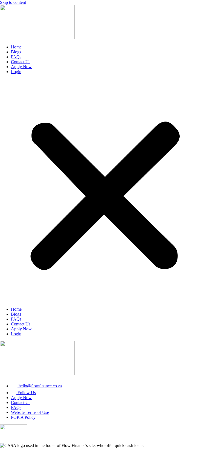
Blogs (16, 52)
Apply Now (21, 66)
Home (16, 47)
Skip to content (13, 2)
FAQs (16, 56)
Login (16, 71)
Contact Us (20, 61)
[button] (105, 190)
